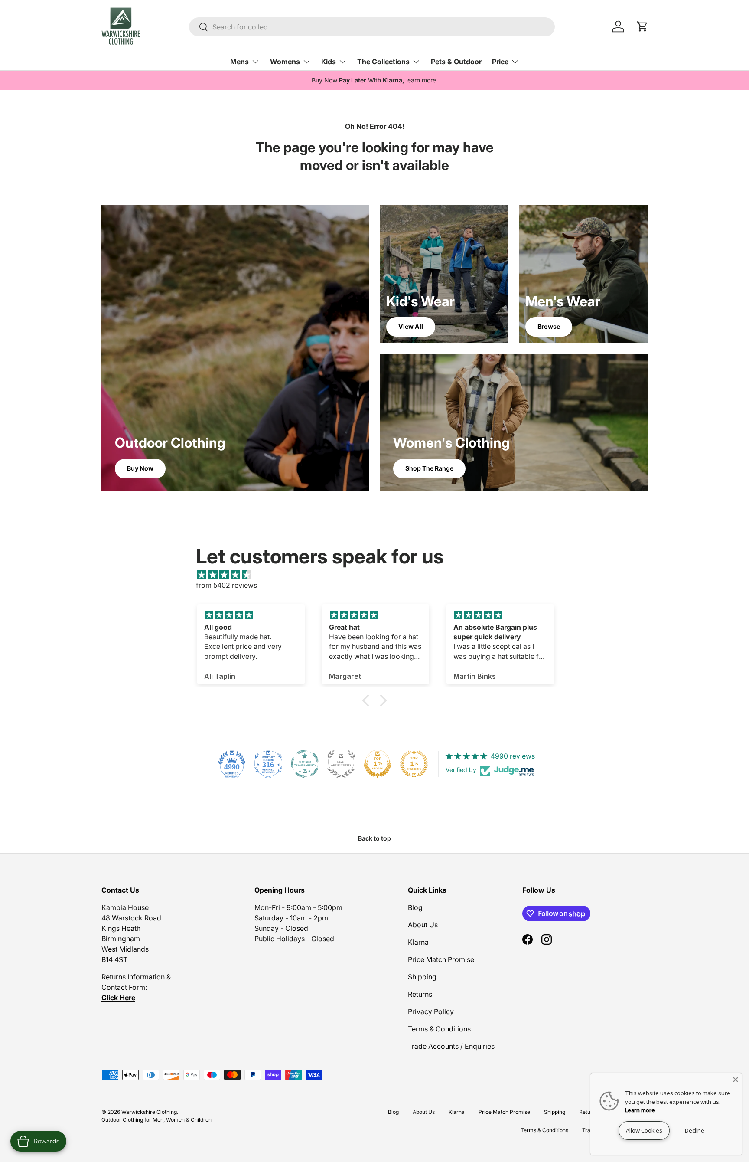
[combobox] (372, 26)
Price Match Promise (441, 959)
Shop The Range (429, 468)
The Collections (383, 61)
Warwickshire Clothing (149, 1112)
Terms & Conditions (439, 1029)
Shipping (422, 976)
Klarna (418, 942)
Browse (548, 326)
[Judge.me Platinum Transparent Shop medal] (305, 764)
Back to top (374, 838)
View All (410, 326)
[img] (379, 575)
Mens (239, 61)
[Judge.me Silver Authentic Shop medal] (341, 764)
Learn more (640, 1110)
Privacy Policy (431, 1011)
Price (500, 61)
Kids (328, 61)
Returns (420, 994)
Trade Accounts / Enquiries (451, 1046)
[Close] (735, 1079)
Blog (415, 907)
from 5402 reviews (226, 585)
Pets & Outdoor (456, 61)
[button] (368, 700)
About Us (423, 924)
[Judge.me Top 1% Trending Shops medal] (414, 764)
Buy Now (140, 468)
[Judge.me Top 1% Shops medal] (377, 764)
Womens (285, 61)
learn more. (422, 80)
